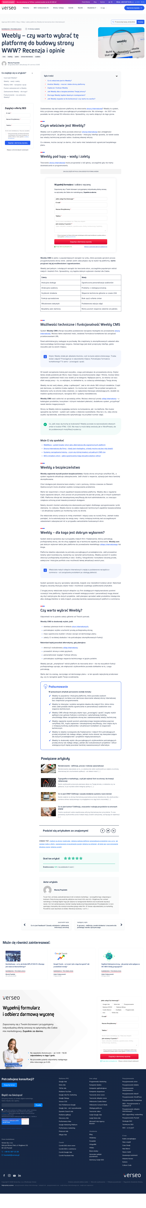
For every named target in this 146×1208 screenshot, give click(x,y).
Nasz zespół (126, 1142)
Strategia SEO (127, 1121)
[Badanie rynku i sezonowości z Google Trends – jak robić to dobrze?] (61, 957)
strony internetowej (94, 109)
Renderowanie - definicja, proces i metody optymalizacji (81, 766)
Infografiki (92, 1144)
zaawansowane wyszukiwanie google (69, 844)
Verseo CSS (63, 1101)
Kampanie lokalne (95, 1085)
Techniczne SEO (127, 1124)
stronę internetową (89, 132)
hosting (10, 56)
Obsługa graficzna (95, 1108)
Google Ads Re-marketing (68, 1095)
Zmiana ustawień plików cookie (78, 1182)
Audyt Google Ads (95, 1115)
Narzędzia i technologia (11, 29)
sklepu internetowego (109, 544)
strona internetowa (27, 56)
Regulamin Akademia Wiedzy (133, 1182)
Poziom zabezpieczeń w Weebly (15, 88)
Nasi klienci (126, 1149)
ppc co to (111, 841)
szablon (37, 56)
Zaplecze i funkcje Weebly (57, 88)
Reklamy (26, 8)
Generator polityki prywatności (95, 1155)
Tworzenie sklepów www (98, 1098)
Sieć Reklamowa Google (67, 1105)
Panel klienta (86, 2)
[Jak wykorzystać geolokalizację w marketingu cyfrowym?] (13, 957)
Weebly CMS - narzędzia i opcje (15, 85)
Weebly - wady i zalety (12, 81)
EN (111, 2)
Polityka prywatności (114, 1182)
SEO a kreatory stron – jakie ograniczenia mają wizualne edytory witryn (72, 456)
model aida (67, 841)
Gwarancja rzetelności (130, 1155)
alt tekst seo (102, 844)
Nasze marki (126, 1152)
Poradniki (92, 1141)
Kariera (102, 2)
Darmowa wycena (133, 8)
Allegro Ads (63, 1135)
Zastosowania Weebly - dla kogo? (15, 91)
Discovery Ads (64, 1118)
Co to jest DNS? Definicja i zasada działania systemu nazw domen (85, 794)
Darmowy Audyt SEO (96, 1160)
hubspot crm (42, 1185)
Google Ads (63, 1082)
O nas (103, 8)
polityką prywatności (70, 236)
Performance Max (65, 1121)
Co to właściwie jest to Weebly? (59, 81)
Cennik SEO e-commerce (67, 1149)
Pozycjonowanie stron (129, 1082)
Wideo (91, 1148)
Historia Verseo (127, 1159)
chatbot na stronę (56, 841)
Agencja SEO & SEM (8, 22)
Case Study (126, 1145)
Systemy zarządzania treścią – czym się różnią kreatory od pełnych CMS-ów (74, 452)
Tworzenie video (94, 1111)
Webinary (92, 1138)
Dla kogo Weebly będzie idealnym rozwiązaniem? (66, 95)
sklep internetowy (109, 398)
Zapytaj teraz (9, 1085)
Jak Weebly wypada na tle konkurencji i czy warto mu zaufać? (71, 99)
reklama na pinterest (89, 844)
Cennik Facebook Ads (66, 1155)
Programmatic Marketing (97, 1082)
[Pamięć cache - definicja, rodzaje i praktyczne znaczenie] (108, 957)
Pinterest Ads (63, 1131)
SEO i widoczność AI (41, 8)
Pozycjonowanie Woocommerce (127, 1089)
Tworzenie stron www (97, 1095)
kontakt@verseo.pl (11, 1155)
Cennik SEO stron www (67, 1145)
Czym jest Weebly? (10, 78)
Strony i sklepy (58, 8)
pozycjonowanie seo (53, 1185)
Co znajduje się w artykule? (14, 73)
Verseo (34, 1182)
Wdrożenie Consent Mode (98, 1105)
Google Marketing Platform (68, 1125)
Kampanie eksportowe (97, 1091)
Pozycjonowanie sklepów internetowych (131, 1110)
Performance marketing (67, 1128)
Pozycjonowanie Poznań (130, 1118)
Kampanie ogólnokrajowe (98, 1088)
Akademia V (91, 8)
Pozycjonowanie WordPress (132, 1097)
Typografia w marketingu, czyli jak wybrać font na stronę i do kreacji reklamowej (86, 780)
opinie (17, 56)
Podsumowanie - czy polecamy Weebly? (15, 96)
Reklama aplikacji (65, 1115)
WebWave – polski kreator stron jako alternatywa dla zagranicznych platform (74, 445)
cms (4, 56)
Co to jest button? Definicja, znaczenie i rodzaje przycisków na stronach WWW (87, 808)
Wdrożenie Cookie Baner (98, 1101)
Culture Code (126, 1165)
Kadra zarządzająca (129, 1139)
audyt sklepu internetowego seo (69, 1185)
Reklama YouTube (65, 1091)
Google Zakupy (64, 1098)
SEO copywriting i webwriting (132, 1114)
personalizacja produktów (99, 841)
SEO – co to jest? (128, 1128)
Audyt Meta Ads (94, 1118)
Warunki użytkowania (98, 1182)
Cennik (70, 8)
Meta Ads (62, 1085)
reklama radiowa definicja (80, 841)
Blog (95, 2)
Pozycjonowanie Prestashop (132, 1100)
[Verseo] (9, 8)
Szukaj (140, 22)
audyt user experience (86, 1185)
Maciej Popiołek (14, 63)
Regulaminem (5, 1113)
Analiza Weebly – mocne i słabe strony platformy (66, 84)
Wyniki (80, 8)
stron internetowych (80, 626)
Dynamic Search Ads (66, 1111)
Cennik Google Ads (65, 1152)
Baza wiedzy (93, 1151)
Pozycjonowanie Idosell (130, 1094)
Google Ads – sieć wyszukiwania (70, 1108)
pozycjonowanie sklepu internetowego (26, 1185)
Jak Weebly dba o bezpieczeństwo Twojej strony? (66, 91)
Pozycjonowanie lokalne (130, 1085)
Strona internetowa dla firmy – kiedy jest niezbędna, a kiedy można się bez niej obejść (78, 448)
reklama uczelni (56, 847)
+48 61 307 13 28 (126, 2)
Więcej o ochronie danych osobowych (17, 150)
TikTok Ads (62, 1088)
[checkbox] (120, 1008)
